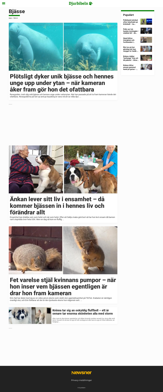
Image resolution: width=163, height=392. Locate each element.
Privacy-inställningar (81, 380)
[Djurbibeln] (81, 3)
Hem (10, 18)
